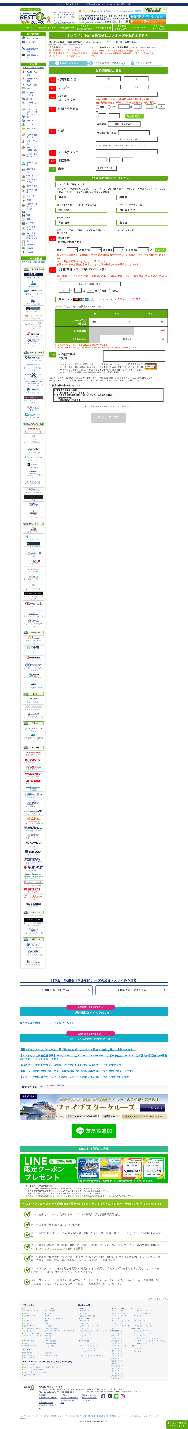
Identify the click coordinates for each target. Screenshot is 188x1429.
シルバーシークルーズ (119, 1316)
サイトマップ (87, 1400)
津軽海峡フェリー (117, 1341)
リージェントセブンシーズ (33, 476)
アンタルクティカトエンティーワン (146, 1343)
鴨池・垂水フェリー (118, 1366)
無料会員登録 (85, 11)
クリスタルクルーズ (118, 1313)
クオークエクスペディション (33, 641)
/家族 (73, 17)
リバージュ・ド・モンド (33, 607)
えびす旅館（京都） (30, 1375)
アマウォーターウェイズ (33, 548)
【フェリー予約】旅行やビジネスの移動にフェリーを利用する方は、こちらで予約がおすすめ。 (76, 1076)
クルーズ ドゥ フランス (33, 345)
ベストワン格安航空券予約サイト (34, 1369)
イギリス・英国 (28, 1341)
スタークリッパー (140, 1351)
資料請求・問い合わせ (69, 1398)
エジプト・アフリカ (30, 1346)
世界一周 (48, 1336)
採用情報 (138, 11)
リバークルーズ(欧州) (52, 1328)
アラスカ (30, 121)
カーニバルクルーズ (87, 1338)
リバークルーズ (140, 28)
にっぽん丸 (84, 1313)
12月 (70, 23)
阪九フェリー (116, 1336)
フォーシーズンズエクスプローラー (33, 924)
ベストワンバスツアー (31, 1365)
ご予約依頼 (65, 1395)
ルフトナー (137, 1318)
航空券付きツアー (47, 28)
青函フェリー (116, 1371)
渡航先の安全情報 (89, 1395)
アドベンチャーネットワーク (33, 679)
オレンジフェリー (117, 1373)
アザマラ (83, 1353)
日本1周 (29, 252)
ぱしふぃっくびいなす (87, 1316)
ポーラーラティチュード (33, 651)
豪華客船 (113, 1416)
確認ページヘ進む (108, 417)
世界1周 (29, 248)
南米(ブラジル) (28, 1331)
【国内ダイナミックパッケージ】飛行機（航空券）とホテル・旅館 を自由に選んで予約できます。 (78, 1049)
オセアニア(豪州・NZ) (31, 1333)
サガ (113, 1328)
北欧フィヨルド (28, 1326)
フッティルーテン (140, 1336)
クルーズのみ (29, 28)
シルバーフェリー (117, 1368)
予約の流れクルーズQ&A (159, 27)
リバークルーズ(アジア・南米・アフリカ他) (60, 1331)
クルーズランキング (151, 1416)
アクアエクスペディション (143, 1323)
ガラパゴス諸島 (50, 1311)
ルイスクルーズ (85, 1336)
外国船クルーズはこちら (132, 990)
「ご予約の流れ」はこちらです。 (85, 47)
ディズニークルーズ (87, 1333)
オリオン (83, 1358)
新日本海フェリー (117, 1348)
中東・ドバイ (31, 176)
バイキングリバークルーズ (143, 1311)
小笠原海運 (115, 1378)
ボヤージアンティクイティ (33, 401)
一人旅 (70, 15)
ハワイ (56, 15)
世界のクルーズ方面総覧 (33, 68)
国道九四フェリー (117, 1361)
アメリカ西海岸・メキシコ (32, 1328)
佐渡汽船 (114, 1363)
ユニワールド (138, 1316)
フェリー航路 (31, 85)
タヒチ (29, 200)
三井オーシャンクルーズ (33, 740)
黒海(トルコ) (27, 1343)
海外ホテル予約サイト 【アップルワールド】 (47, 1023)
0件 (164, 10)
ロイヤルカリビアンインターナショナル (93, 1331)
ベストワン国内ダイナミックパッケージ (37, 1372)
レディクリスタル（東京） (33, 956)
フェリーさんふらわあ (119, 1346)
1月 (74, 23)
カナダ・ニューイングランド (31, 156)
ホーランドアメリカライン (33, 369)
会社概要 (42, 1395)
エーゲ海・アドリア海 (31, 1311)
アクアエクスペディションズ (33, 597)
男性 (102, 107)
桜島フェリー (116, 1358)
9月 (55, 23)
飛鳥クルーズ (84, 1311)
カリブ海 (57, 17)
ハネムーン (66, 17)
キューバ (30, 196)
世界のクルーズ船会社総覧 (33, 262)
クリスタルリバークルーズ (33, 625)
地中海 (29, 99)
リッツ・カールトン (33, 516)
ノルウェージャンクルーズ (33, 295)
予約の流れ (23, 1418)
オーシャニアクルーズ (87, 1351)
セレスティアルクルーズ (33, 327)
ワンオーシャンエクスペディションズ (33, 669)
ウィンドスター (139, 1348)
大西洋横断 (30, 244)
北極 (28, 219)
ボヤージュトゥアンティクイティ (91, 1356)
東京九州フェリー (117, 1376)
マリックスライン (117, 1343)
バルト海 (30, 125)
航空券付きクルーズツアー (60, 1416)
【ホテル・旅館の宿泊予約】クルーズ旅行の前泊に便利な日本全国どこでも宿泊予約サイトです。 (77, 1071)
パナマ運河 (30, 223)
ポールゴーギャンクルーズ (120, 1326)
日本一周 (48, 1338)
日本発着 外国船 (50, 1341)
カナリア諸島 (31, 186)
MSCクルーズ (85, 1321)
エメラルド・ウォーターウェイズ (33, 580)
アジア (25, 1318)
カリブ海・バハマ (29, 1316)
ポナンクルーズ (116, 1323)
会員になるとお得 (127, 11)
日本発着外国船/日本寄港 (84, 27)
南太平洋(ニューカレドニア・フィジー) (58, 1318)
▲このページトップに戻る (156, 1299)
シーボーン (115, 1318)
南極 (28, 215)
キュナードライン (117, 1311)
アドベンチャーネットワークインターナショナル (150, 1341)
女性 (113, 107)
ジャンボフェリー (117, 1356)
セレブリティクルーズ (87, 1348)
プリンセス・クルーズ (87, 1343)
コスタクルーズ (85, 1323)
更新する (160, 250)
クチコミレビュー (136, 1416)
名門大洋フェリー (117, 1351)
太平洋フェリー (116, 1338)
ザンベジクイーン (140, 1321)
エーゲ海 (63, 15)
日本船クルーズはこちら (56, 990)
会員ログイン (98, 11)
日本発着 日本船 (103, 28)
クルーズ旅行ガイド (30, 1358)
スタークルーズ (85, 1328)
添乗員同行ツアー (66, 28)
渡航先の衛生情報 (89, 1398)
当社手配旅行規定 (46, 1403)
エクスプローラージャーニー (33, 444)
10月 (60, 23)
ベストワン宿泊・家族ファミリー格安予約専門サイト (41, 1367)
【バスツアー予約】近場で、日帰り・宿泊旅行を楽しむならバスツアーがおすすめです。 (72, 1065)
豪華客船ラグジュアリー (122, 27)
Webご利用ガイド (112, 11)
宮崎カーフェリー (117, 1353)
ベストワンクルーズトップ (29, 1416)
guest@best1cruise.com (131, 1391)
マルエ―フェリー (117, 1333)
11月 (65, 23)
